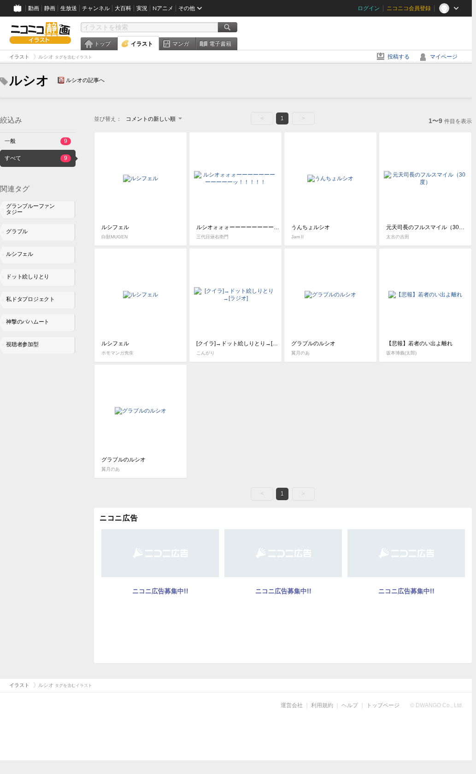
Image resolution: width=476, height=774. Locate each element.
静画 (49, 8)
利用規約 (322, 705)
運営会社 (292, 705)
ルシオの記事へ (85, 80)
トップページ (383, 705)
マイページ (444, 56)
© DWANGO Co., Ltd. (436, 705)
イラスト (142, 44)
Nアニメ (163, 8)
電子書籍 (220, 44)
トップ (102, 44)
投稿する (399, 56)
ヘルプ (349, 705)
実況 (141, 8)
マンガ (180, 44)
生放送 (68, 8)
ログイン (369, 8)
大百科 (123, 8)
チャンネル (96, 8)
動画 (33, 8)
